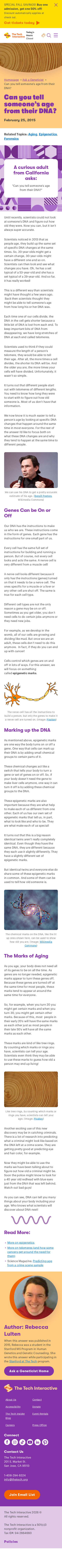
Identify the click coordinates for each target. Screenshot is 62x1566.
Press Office (39, 1425)
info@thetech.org (16, 1479)
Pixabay (51, 720)
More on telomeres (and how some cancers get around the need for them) (30, 1252)
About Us (11, 1400)
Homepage (11, 80)
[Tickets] (43, 35)
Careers (10, 1425)
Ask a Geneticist (33, 80)
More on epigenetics (21, 1242)
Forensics (11, 138)
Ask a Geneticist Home (29, 1371)
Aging (32, 134)
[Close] (56, 5)
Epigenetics (48, 134)
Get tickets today (19, 23)
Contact (37, 1400)
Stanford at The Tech (23, 1361)
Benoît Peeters (43, 496)
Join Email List (22, 1495)
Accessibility (13, 1407)
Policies (11, 1542)
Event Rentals (40, 1414)
